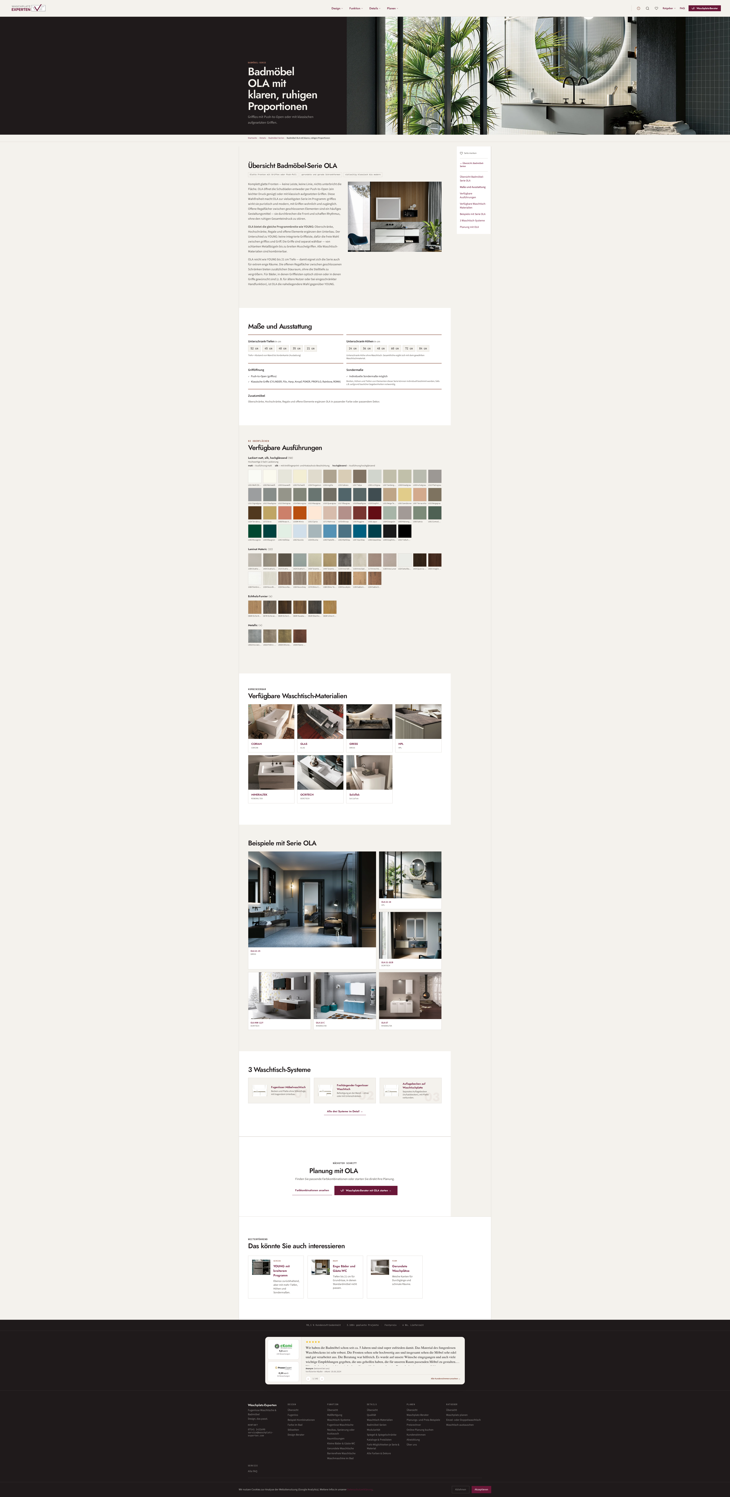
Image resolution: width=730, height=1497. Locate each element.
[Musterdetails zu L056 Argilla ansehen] (330, 476)
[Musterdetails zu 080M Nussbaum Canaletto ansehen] (300, 607)
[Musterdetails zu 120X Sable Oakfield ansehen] (375, 578)
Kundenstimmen (416, 1435)
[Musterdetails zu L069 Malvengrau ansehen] (405, 513)
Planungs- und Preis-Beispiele (423, 1420)
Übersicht (293, 1410)
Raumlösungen (335, 1439)
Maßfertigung (334, 1415)
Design (336, 8)
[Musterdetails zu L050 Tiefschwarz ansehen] (405, 531)
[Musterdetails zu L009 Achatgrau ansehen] (420, 476)
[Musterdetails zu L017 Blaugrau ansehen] (345, 494)
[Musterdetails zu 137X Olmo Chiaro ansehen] (315, 578)
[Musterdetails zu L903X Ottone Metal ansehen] (285, 636)
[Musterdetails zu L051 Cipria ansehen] (315, 513)
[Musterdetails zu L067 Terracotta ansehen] (420, 494)
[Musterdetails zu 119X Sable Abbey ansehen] (360, 578)
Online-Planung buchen (420, 1430)
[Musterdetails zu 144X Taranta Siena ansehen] (330, 560)
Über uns (412, 1445)
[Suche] (647, 8)
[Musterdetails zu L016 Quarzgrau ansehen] (330, 494)
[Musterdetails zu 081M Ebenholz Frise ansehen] (315, 607)
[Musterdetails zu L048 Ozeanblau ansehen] (375, 531)
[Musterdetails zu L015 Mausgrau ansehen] (315, 494)
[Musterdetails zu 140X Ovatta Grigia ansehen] (270, 560)
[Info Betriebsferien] (638, 8)
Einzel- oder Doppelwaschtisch (463, 1420)
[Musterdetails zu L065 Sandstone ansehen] (405, 494)
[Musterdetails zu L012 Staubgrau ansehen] (270, 494)
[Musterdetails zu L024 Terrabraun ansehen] (255, 513)
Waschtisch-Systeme (338, 1420)
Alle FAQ (252, 1471)
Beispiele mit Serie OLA (473, 214)
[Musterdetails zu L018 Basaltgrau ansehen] (360, 494)
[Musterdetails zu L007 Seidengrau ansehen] (390, 476)
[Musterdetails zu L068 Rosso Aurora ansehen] (285, 513)
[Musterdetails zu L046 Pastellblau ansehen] (330, 531)
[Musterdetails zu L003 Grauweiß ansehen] (285, 476)
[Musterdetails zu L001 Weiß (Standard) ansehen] (255, 476)
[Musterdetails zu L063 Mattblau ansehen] (345, 531)
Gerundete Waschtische (340, 1448)
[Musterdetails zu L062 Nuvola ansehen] (300, 531)
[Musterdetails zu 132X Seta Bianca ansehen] (405, 560)
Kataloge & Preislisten (379, 1440)
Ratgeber (668, 8)
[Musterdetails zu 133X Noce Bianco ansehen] (270, 578)
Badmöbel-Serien (276, 138)
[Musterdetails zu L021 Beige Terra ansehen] (390, 494)
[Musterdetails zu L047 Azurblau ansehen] (360, 531)
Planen (391, 8)
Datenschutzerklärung (359, 1489)
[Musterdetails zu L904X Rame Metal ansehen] (300, 636)
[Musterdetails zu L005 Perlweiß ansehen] (300, 476)
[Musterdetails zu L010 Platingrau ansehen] (435, 476)
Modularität (373, 1430)
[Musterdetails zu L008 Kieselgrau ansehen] (405, 476)
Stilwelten (293, 1430)
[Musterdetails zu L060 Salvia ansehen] (420, 513)
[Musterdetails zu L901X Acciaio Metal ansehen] (255, 636)
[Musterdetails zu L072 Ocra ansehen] (270, 513)
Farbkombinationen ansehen (312, 1190)
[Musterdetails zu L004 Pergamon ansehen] (315, 476)
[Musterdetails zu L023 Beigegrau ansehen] (435, 494)
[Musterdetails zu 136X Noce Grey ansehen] (300, 578)
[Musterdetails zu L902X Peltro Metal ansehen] (270, 636)
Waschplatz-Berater (707, 8)
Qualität (371, 1415)
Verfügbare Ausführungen (468, 195)
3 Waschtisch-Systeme (472, 221)
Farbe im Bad (295, 1425)
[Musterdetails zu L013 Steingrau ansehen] (285, 494)
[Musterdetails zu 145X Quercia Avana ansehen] (420, 560)
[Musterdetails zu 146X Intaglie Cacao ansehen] (435, 560)
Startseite (252, 138)
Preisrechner (414, 1425)
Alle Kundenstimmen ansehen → (445, 1378)
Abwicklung (413, 1440)
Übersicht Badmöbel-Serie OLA (472, 179)
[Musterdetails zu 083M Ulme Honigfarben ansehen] (330, 607)
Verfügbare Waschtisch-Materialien (473, 206)
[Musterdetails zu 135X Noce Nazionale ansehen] (285, 578)
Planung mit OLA (469, 227)
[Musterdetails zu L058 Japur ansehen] (375, 513)
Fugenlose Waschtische (340, 1425)
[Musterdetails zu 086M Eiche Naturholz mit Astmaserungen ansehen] (255, 607)
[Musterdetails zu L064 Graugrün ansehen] (390, 513)
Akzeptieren (481, 1489)
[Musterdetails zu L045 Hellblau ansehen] (285, 531)
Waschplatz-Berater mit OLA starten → (368, 1190)
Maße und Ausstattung (473, 187)
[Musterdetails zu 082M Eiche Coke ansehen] (285, 607)
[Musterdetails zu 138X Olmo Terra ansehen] (330, 578)
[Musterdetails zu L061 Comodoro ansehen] (435, 513)
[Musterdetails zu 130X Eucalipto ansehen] (345, 578)
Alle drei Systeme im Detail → (345, 1111)
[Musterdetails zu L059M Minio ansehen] (300, 513)
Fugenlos (293, 1415)
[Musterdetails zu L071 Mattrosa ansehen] (330, 513)
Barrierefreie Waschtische (341, 1453)
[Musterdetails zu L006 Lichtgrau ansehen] (375, 476)
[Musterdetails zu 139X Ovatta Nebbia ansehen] (255, 560)
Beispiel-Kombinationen (301, 1420)
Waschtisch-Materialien (380, 1420)
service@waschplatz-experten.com (260, 1434)
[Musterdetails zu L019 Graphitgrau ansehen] (375, 494)
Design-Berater (296, 1435)
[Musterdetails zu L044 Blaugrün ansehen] (270, 531)
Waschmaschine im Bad (340, 1458)
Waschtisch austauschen (460, 1425)
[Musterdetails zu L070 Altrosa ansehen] (345, 513)
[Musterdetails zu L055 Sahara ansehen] (345, 476)
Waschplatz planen (457, 1415)
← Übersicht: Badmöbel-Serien (472, 165)
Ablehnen (460, 1489)
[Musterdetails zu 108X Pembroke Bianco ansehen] (255, 578)
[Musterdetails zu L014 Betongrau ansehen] (300, 494)
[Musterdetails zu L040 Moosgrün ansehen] (255, 531)
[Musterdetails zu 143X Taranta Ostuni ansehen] (315, 560)
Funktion (354, 8)
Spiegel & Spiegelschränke (381, 1435)
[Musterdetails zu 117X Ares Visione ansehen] (375, 560)
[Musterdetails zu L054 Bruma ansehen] (315, 531)
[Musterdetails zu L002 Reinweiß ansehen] (270, 476)
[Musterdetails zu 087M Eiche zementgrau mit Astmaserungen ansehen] (270, 607)
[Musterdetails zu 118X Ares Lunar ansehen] (390, 560)
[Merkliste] (656, 8)
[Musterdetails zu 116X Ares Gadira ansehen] (360, 560)
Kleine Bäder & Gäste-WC (341, 1443)
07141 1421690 (256, 1429)
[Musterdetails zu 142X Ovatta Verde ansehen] (300, 560)
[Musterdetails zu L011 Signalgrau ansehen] (255, 494)
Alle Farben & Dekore (379, 1453)
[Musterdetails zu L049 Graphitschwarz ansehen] (390, 531)
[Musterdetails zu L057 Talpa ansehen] (360, 476)
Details (373, 8)
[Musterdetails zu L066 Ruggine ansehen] (360, 513)
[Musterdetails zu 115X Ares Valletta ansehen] (345, 560)
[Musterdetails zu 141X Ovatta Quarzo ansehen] (285, 560)
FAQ (682, 8)
